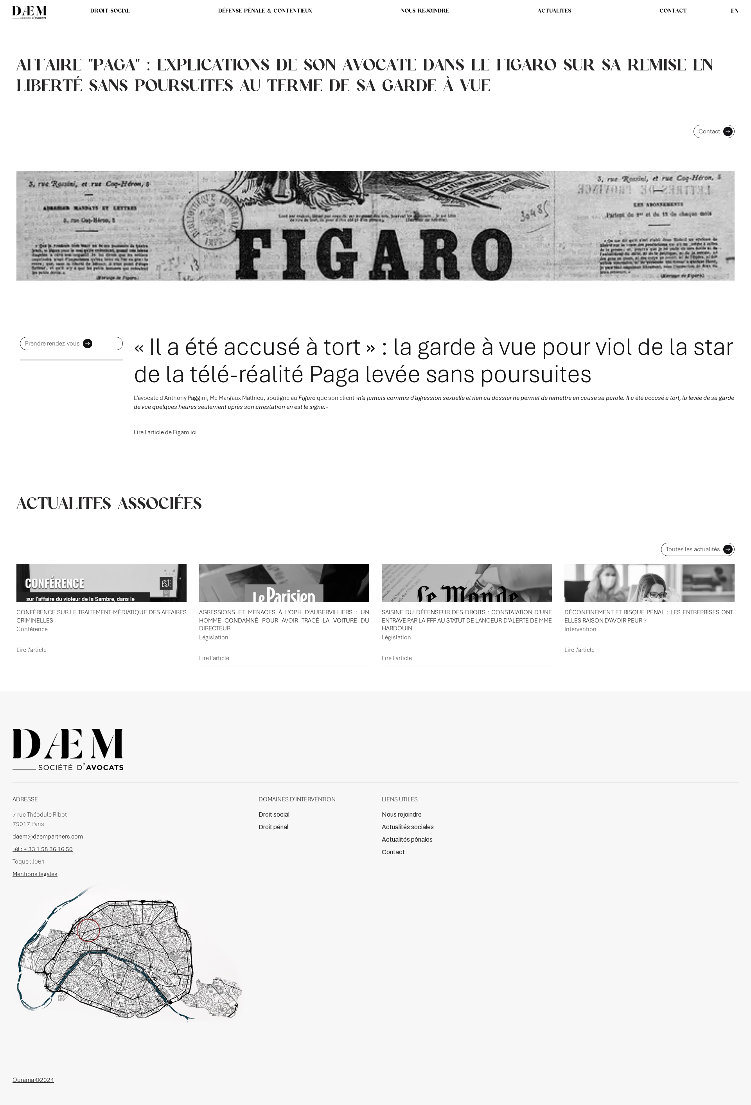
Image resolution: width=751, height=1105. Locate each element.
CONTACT (673, 10)
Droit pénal (273, 827)
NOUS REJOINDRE (425, 10)
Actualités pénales (407, 839)
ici (193, 432)
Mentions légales (35, 874)
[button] (554, 10)
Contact (393, 852)
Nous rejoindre (402, 814)
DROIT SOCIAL (110, 10)
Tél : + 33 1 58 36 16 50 (43, 849)
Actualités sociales (408, 827)
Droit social (274, 814)
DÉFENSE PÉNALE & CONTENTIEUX (265, 10)
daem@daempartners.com (48, 836)
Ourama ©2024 (33, 1080)
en (734, 10)
